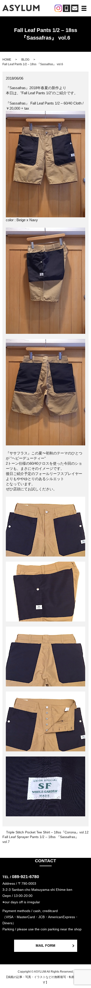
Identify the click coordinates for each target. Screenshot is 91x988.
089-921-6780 (25, 876)
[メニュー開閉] (84, 8)
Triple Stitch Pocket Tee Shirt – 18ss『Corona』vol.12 (47, 832)
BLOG (25, 59)
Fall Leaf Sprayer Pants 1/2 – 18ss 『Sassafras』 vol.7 (40, 839)
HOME (6, 59)
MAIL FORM (45, 945)
